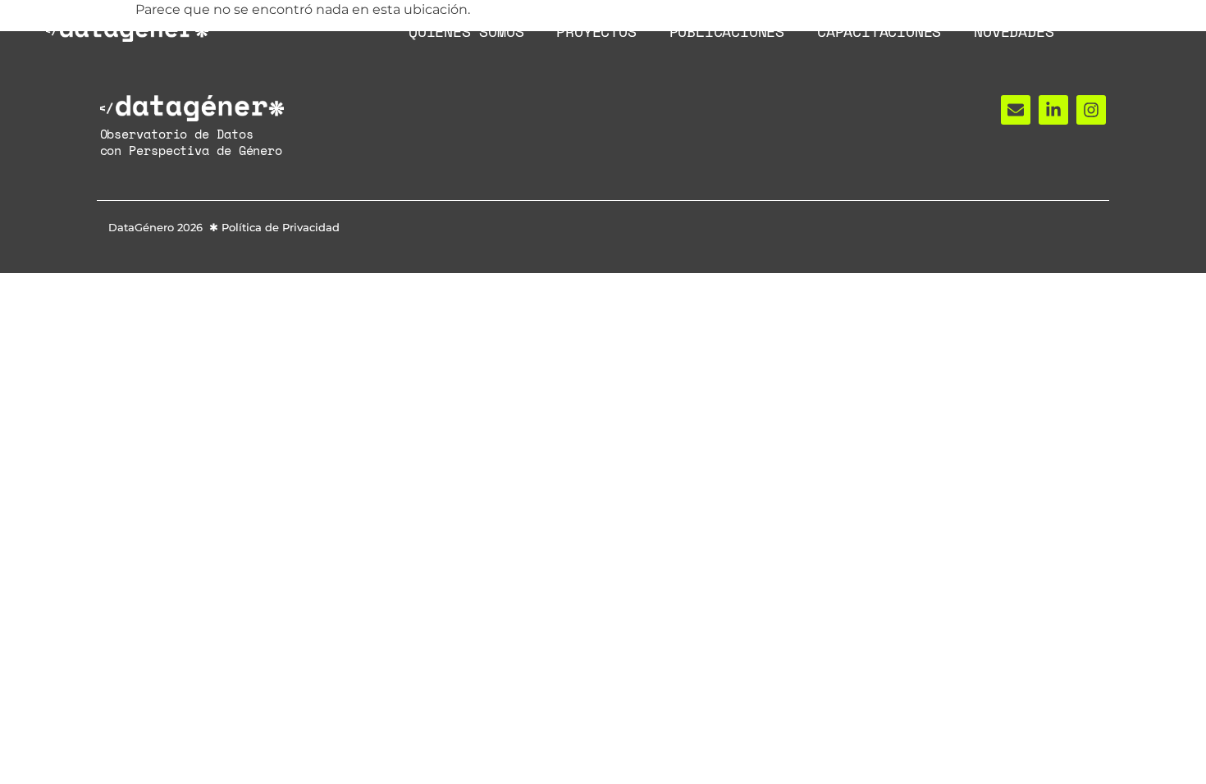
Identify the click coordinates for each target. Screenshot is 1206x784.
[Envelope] (1015, 110)
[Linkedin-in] (1053, 110)
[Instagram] (1091, 110)
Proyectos (596, 31)
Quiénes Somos (466, 31)
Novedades (1013, 31)
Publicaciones (726, 31)
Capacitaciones (879, 31)
